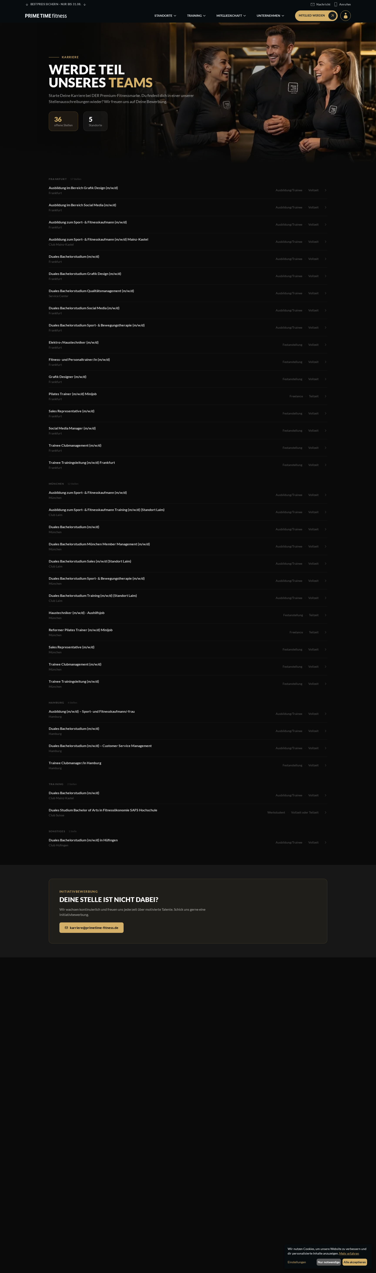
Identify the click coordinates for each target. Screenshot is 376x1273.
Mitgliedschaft (229, 15)
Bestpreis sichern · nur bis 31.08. (55, 4)
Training (194, 15)
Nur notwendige (329, 1262)
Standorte (163, 15)
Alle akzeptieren (355, 1262)
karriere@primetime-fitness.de (94, 927)
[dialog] (328, 1256)
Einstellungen (297, 1262)
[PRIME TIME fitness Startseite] (46, 15)
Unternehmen (268, 15)
